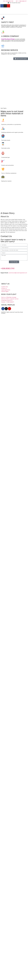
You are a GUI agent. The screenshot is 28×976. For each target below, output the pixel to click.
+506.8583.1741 (7, 268)
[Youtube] (8, 5)
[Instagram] (5, 5)
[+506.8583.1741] (2, 264)
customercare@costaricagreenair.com (17, 272)
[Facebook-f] (2, 5)
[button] (14, 14)
